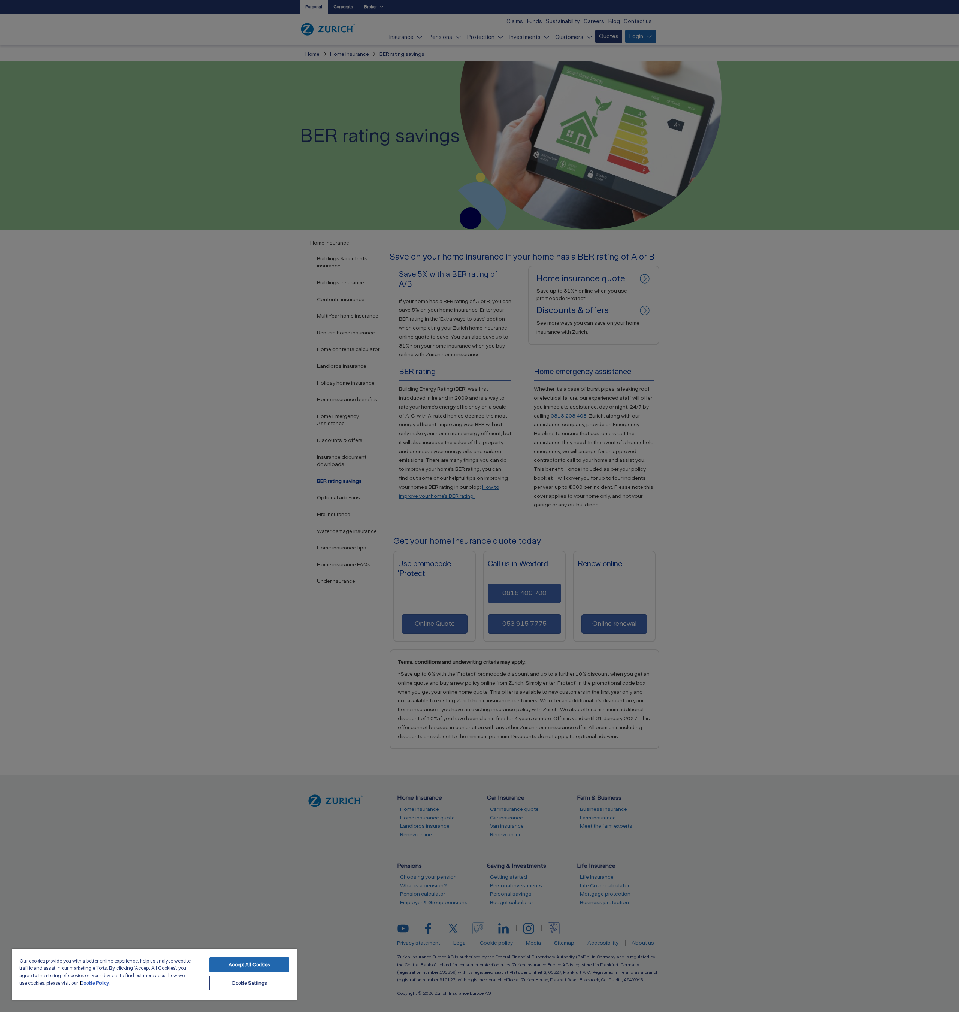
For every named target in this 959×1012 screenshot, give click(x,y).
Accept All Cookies (249, 964)
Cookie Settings (249, 983)
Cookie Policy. (95, 983)
